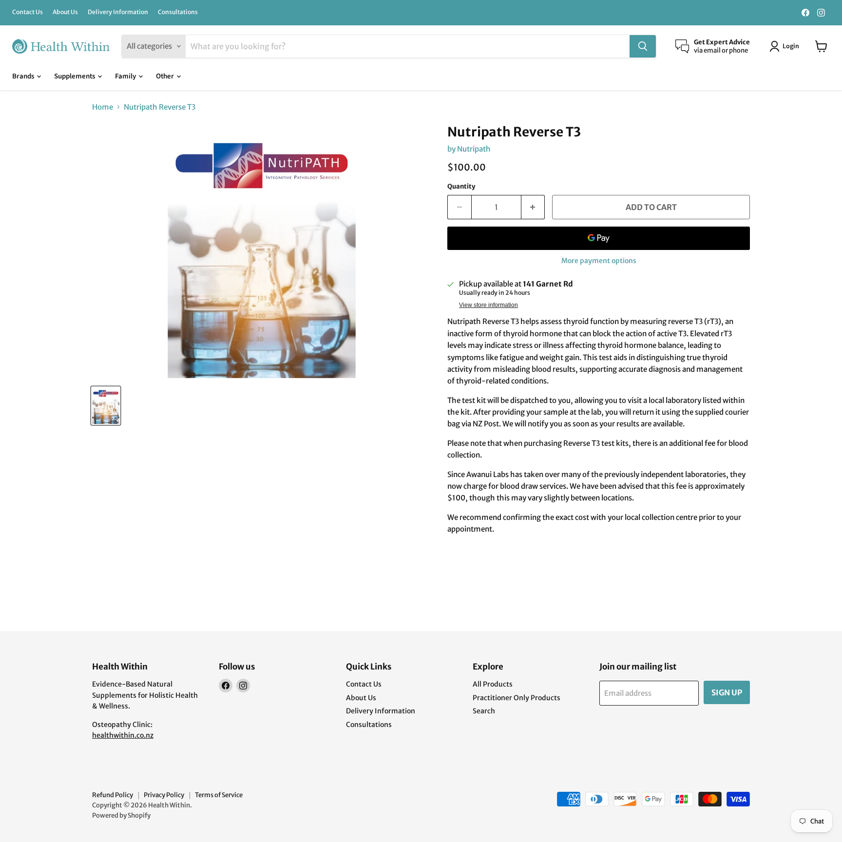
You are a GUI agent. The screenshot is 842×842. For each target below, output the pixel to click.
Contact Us (27, 12)
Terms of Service (219, 795)
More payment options (598, 261)
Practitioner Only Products (516, 697)
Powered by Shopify (121, 815)
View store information (488, 305)
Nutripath (474, 148)
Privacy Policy (164, 795)
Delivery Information (118, 12)
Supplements (75, 76)
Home (102, 107)
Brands (24, 76)
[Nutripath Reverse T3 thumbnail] (105, 405)
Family (126, 76)
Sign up (726, 692)
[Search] (643, 46)
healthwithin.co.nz (122, 735)
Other (165, 76)
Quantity (461, 186)
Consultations (178, 12)
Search (484, 711)
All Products (493, 684)
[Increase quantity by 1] (533, 207)
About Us (65, 12)
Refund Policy (112, 795)
